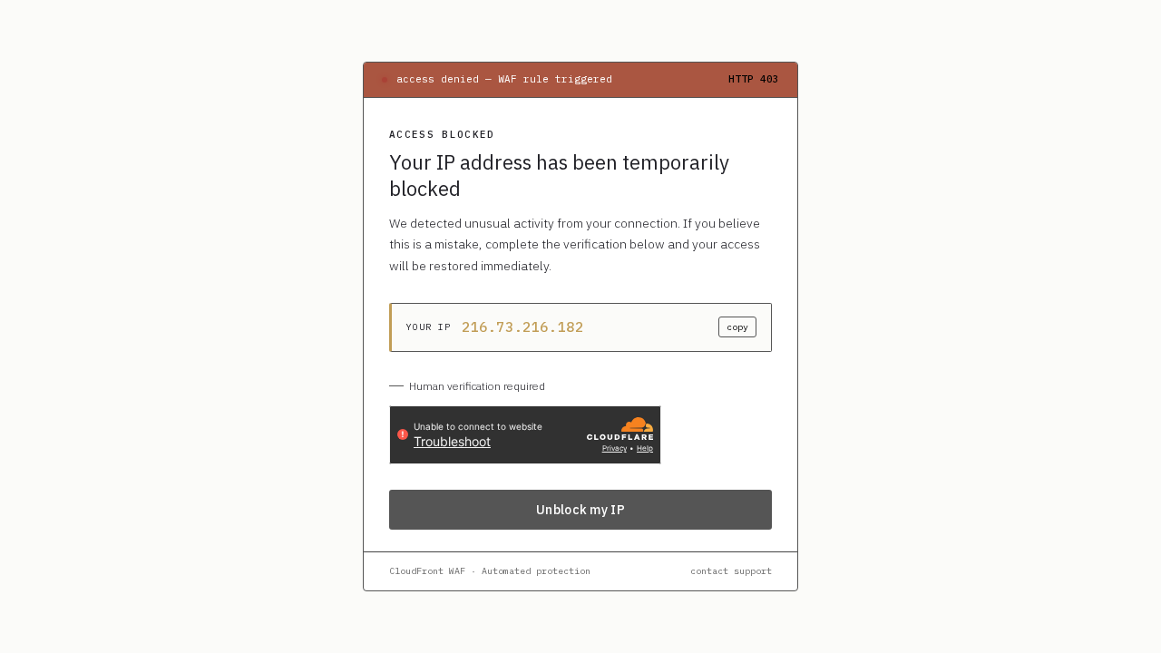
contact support (731, 571)
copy (737, 327)
